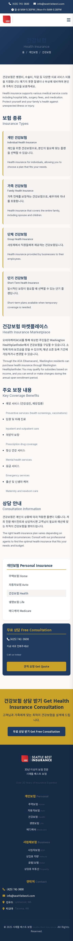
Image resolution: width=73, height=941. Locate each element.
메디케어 (36, 829)
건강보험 (36, 816)
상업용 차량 (36, 856)
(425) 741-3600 (20, 3)
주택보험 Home (18, 576)
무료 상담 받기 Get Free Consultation (36, 731)
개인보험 (33, 52)
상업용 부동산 (36, 869)
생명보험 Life (16, 602)
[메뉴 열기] (68, 20)
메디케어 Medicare (20, 611)
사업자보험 (36, 850)
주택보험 (36, 804)
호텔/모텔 (36, 862)
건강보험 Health (18, 593)
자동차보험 (36, 810)
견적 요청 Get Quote (36, 666)
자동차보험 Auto (18, 585)
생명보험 (37, 823)
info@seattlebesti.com (50, 3)
